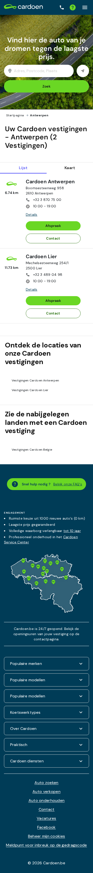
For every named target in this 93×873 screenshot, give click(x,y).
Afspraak (53, 225)
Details (31, 214)
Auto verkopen (46, 791)
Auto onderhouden (47, 800)
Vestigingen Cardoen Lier (30, 390)
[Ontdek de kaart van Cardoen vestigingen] (47, 611)
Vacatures (46, 818)
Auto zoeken (46, 782)
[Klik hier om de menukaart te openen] (85, 7)
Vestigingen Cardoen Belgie (32, 450)
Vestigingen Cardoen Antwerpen (35, 380)
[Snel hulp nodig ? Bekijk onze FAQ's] (73, 7)
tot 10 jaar (72, 531)
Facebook (46, 827)
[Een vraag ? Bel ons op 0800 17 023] (62, 7)
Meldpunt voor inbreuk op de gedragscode (46, 845)
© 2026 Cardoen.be (46, 863)
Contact (53, 238)
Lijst (23, 167)
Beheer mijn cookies (46, 836)
